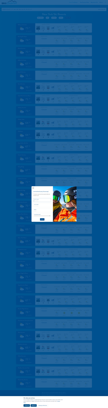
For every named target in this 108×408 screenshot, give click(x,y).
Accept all (27, 405)
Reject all (34, 405)
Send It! (42, 219)
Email (35, 209)
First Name (36, 199)
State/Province (37, 214)
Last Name (36, 204)
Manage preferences (42, 405)
